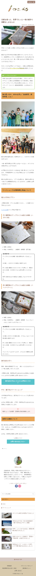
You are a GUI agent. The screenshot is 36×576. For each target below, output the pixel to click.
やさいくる (18, 467)
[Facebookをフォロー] (16, 486)
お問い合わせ (18, 570)
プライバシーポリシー (27, 565)
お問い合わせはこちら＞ (18, 441)
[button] (33, 494)
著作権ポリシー (27, 568)
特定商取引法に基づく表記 (9, 568)
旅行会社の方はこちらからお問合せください (18, 381)
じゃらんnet (4, 209)
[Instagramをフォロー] (19, 486)
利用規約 (9, 565)
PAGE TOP (18, 559)
